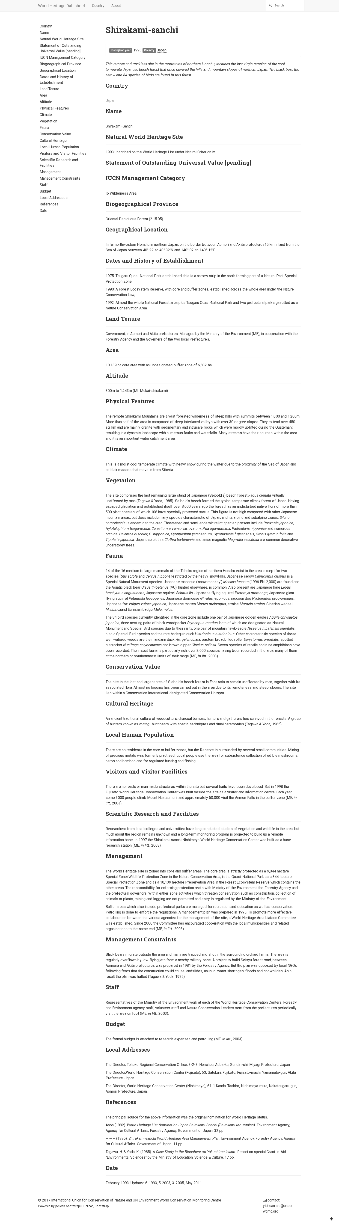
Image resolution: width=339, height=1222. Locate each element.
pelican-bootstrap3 (68, 1206)
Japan (162, 50)
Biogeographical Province (60, 64)
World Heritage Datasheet (61, 5)
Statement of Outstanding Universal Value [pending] (60, 48)
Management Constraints (60, 178)
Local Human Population (59, 147)
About (116, 5)
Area (43, 95)
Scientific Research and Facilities (59, 163)
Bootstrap (102, 1206)
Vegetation (48, 121)
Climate (46, 115)
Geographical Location (58, 70)
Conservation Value (55, 134)
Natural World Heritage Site (62, 39)
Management (50, 172)
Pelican (88, 1206)
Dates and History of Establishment (56, 80)
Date (43, 210)
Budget (45, 191)
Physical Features (54, 108)
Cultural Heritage (53, 140)
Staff (44, 185)
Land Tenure (49, 89)
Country (98, 5)
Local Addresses (54, 198)
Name (44, 32)
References (49, 204)
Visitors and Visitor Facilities (63, 153)
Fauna (44, 127)
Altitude (46, 102)
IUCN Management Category (63, 57)
